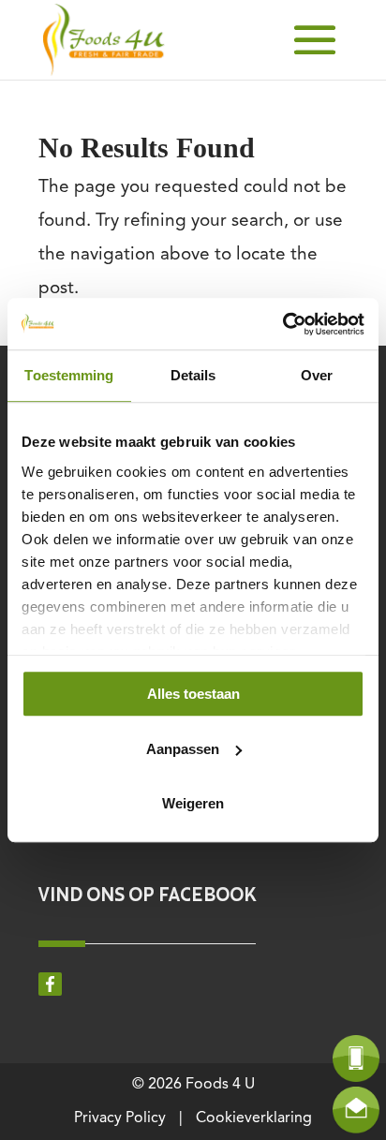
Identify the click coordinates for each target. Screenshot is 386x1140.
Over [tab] (317, 375)
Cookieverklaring (254, 1118)
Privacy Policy (120, 1118)
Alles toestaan (193, 694)
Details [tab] (193, 375)
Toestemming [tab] (68, 375)
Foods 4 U (220, 1084)
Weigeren (193, 803)
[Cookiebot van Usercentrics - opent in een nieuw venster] (282, 324)
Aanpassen (182, 749)
